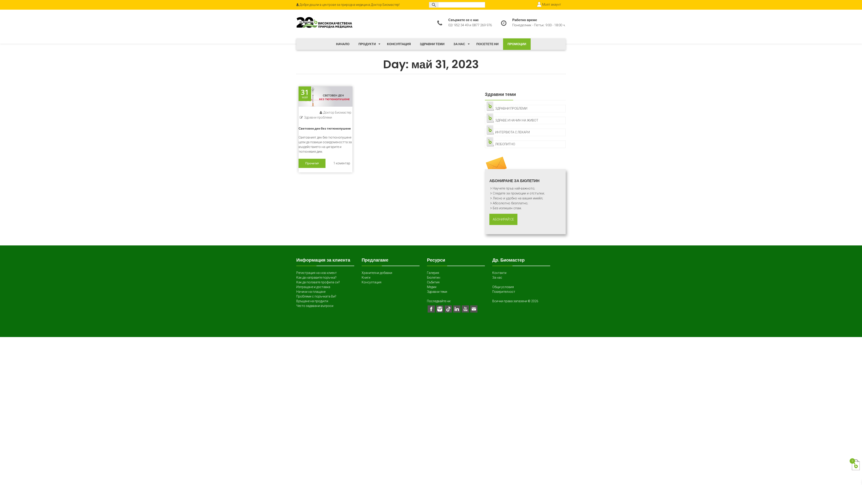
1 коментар (341, 163)
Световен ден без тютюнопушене (325, 128)
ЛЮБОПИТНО (505, 144)
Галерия (433, 273)
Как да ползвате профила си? (318, 282)
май (305, 94)
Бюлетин (433, 277)
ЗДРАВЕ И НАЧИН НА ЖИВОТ (516, 120)
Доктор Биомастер (337, 112)
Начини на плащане (310, 291)
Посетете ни (487, 44)
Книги (366, 277)
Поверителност (503, 291)
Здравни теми (432, 44)
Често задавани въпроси (314, 306)
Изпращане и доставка (313, 287)
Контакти (499, 273)
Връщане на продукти (312, 301)
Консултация (399, 44)
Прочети (311, 163)
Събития (433, 282)
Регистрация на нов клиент (316, 273)
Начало (343, 44)
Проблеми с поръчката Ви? (316, 296)
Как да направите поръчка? (316, 277)
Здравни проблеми (318, 117)
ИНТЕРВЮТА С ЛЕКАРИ (512, 132)
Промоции (517, 44)
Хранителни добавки (377, 273)
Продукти (367, 44)
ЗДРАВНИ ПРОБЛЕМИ (511, 108)
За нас (459, 44)
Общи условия (503, 287)
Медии (431, 287)
